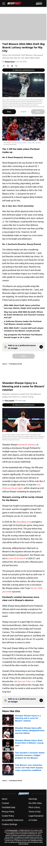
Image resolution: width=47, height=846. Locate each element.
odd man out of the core (24, 681)
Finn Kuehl (9, 401)
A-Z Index (33, 820)
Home (4, 364)
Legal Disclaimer (36, 816)
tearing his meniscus (27, 444)
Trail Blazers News (15, 780)
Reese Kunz (10, 62)
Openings (33, 799)
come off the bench (16, 558)
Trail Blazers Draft (15, 364)
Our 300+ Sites (35, 803)
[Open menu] (3, 3)
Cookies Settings (9, 824)
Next (38, 112)
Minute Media (13, 830)
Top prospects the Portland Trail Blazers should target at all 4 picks (23, 336)
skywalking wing (23, 522)
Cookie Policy (8, 816)
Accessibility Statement (12, 820)
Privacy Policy (8, 811)
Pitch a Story (34, 807)
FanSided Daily (8, 807)
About (4, 799)
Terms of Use (35, 811)
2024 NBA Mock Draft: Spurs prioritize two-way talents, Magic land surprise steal (24, 306)
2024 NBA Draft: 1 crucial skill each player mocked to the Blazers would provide (23, 329)
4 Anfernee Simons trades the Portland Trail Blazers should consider (22, 322)
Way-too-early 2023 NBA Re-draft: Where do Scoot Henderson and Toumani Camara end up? (24, 315)
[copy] (16, 65)
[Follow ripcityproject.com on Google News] (41, 347)
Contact (5, 803)
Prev (9, 112)
